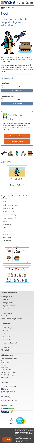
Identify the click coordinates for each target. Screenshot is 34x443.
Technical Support (9, 340)
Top (30, 429)
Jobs (4, 334)
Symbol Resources (9, 306)
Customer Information (10, 343)
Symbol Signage (6, 316)
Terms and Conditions (8, 347)
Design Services (6, 313)
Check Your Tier (17, 142)
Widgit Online (8, 297)
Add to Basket (17, 90)
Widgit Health (8, 303)
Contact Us (7, 377)
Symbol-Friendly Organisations (11, 319)
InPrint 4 (6, 300)
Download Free (17, 103)
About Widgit (7, 328)
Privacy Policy (5, 350)
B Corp (5, 331)
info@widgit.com (11, 375)
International (7, 309)
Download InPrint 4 (17, 136)
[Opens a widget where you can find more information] (7, 439)
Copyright (6, 337)
